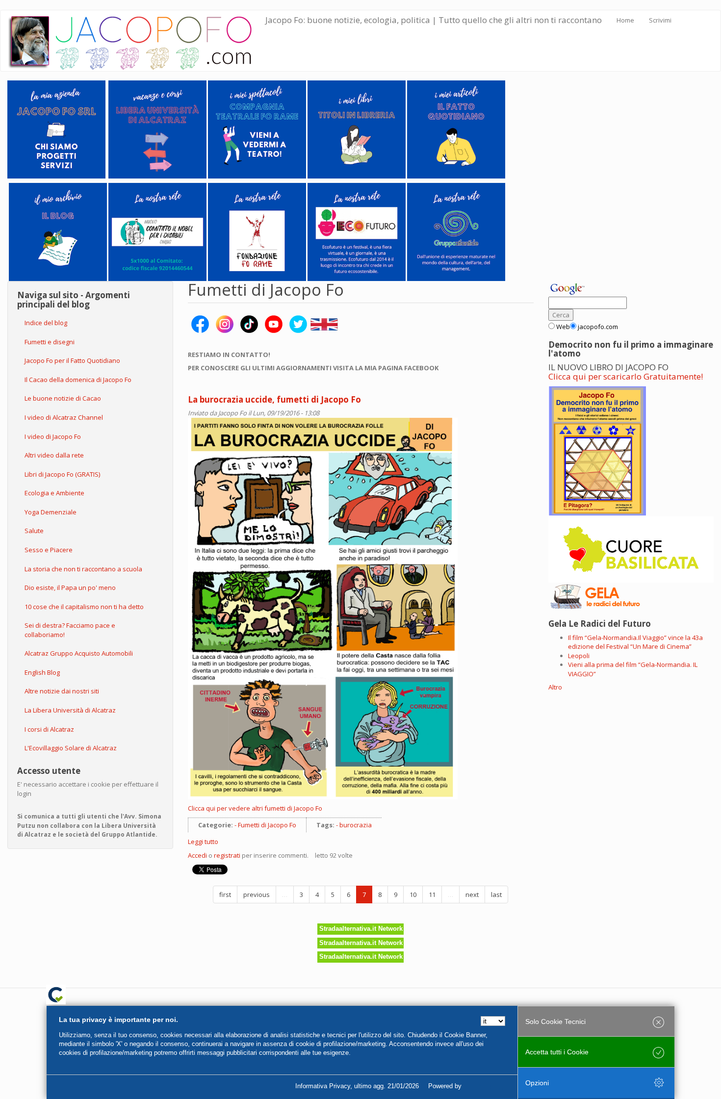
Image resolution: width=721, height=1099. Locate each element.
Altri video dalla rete (54, 455)
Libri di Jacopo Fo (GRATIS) (62, 474)
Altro (555, 687)
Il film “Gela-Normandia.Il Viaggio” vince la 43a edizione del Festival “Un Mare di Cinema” (635, 642)
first (225, 894)
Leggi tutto (203, 841)
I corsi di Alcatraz (49, 729)
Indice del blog (46, 322)
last (496, 894)
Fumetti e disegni (50, 341)
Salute (34, 530)
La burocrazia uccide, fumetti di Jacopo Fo (274, 399)
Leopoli (579, 655)
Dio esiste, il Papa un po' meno (70, 587)
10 (413, 894)
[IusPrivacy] (486, 1086)
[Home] (136, 40)
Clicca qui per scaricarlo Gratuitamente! (625, 376)
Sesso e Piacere (49, 549)
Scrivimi (660, 20)
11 (432, 894)
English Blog (42, 672)
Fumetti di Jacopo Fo (267, 824)
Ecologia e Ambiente (54, 492)
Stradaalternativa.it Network (361, 928)
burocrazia (355, 824)
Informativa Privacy (322, 1086)
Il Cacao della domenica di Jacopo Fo (78, 379)
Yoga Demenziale (51, 512)
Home (625, 20)
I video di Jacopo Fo (53, 436)
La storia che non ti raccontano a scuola (83, 568)
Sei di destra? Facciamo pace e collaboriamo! (70, 630)
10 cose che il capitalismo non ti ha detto (84, 606)
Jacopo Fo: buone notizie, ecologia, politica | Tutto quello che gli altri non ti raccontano (433, 20)
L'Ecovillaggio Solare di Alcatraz (71, 747)
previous (256, 894)
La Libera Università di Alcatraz (70, 710)
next (472, 894)
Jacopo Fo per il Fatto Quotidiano (72, 360)
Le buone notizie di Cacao (63, 398)
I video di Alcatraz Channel (64, 417)
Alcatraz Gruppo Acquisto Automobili (79, 653)
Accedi (197, 855)
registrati (227, 855)
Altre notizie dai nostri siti (62, 691)
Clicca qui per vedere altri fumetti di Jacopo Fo (255, 808)
